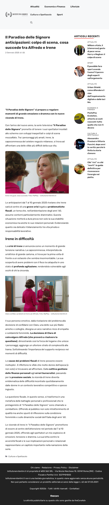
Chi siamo (35, 467)
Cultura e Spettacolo (41, 14)
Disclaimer (73, 467)
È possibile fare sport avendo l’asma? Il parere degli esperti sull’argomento (95, 72)
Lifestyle (74, 6)
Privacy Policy (60, 467)
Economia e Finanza (55, 6)
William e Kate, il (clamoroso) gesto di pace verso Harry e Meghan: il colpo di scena (96, 51)
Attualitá (34, 6)
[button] (31, 23)
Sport (60, 14)
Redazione (47, 467)
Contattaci (74, 488)
